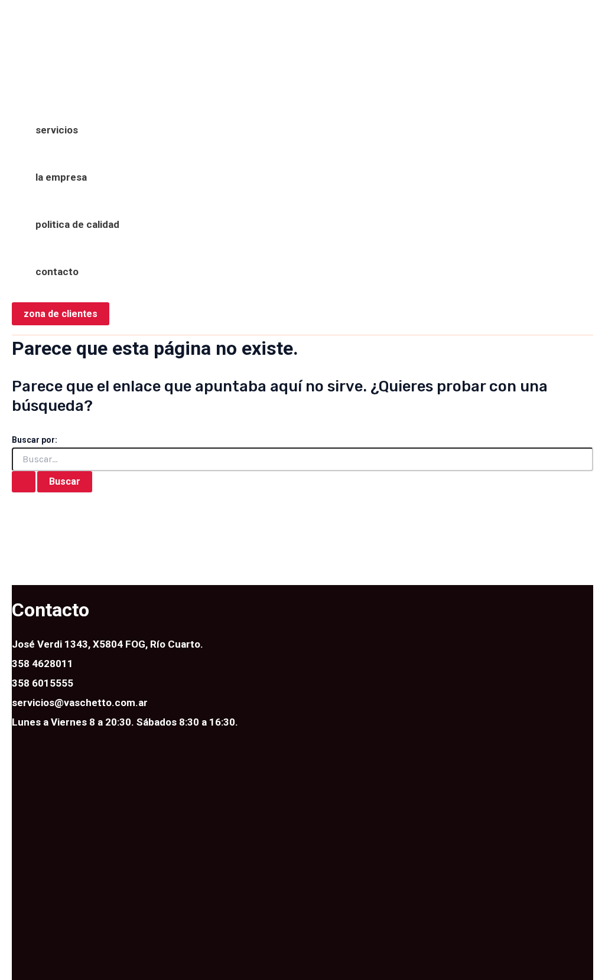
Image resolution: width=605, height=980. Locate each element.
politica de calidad (77, 224)
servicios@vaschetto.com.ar (80, 702)
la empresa (61, 177)
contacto (57, 271)
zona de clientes (60, 313)
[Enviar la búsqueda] (23, 481)
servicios (56, 130)
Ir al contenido (45, 20)
